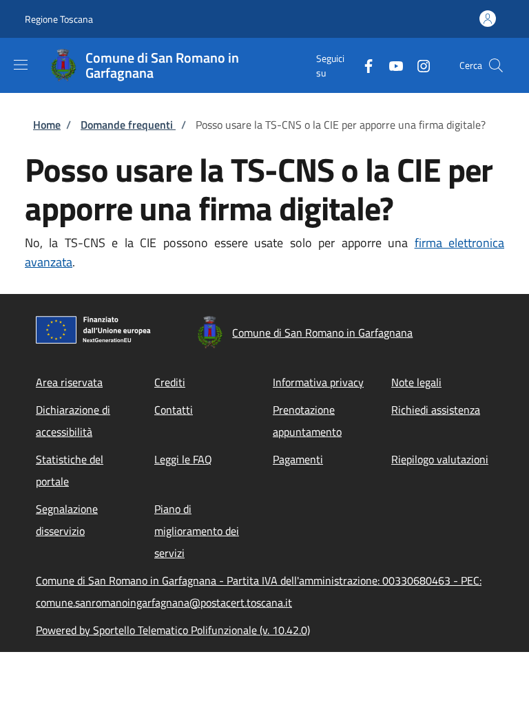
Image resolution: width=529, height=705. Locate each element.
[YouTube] (390, 65)
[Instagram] (418, 65)
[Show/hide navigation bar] (20, 65)
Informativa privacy (318, 382)
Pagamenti (298, 459)
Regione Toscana (59, 19)
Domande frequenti (128, 124)
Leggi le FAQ (183, 459)
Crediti (169, 382)
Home (47, 124)
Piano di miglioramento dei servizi (196, 531)
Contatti (173, 409)
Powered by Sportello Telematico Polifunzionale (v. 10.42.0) (173, 630)
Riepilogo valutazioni (439, 459)
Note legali (416, 382)
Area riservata (69, 382)
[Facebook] (363, 65)
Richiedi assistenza (435, 409)
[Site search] (496, 65)
